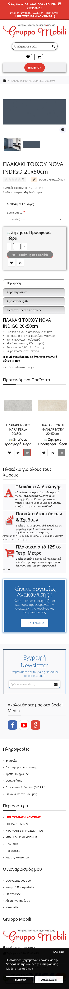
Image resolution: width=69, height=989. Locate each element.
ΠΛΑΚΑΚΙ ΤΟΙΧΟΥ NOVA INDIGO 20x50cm (32, 81)
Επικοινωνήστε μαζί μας (21, 794)
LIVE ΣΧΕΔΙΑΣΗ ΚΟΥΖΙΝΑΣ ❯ (35, 16)
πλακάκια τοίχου (25, 367)
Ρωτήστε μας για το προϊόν (24, 310)
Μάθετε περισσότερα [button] (19, 968)
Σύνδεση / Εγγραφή (20, 13)
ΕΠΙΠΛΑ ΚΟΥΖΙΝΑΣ (17, 824)
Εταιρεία (11, 760)
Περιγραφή (14, 283)
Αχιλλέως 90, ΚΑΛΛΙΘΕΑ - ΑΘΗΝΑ (33, 4)
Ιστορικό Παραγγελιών (20, 887)
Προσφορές (13, 851)
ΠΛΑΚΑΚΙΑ (12, 844)
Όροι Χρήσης (14, 780)
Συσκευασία (14, 212)
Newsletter (13, 907)
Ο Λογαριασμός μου (18, 880)
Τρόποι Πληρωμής (17, 774)
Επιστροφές (13, 894)
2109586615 (34, 8)
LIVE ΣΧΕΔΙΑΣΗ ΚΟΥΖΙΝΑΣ (23, 817)
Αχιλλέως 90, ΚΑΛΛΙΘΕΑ (20, 947)
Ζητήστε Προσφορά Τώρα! (18, 441)
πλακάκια (8, 367)
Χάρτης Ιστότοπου (17, 857)
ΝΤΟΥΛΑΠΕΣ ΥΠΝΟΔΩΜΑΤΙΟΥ (24, 830)
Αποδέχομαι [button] (49, 979)
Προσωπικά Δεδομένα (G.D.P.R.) (25, 787)
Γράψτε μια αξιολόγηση (51, 179)
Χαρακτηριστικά (17, 292)
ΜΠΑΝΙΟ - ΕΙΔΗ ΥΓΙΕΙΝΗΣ (21, 837)
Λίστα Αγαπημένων (18, 900)
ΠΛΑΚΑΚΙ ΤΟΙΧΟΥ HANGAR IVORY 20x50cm (53, 429)
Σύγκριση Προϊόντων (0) (46, 13)
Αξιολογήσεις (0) (17, 301)
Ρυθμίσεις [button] (19, 979)
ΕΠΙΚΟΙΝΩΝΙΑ (34, 623)
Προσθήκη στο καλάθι (32, 255)
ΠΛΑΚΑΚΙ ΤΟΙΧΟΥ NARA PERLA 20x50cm (18, 429)
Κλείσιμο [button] (59, 952)
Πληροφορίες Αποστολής (21, 767)
